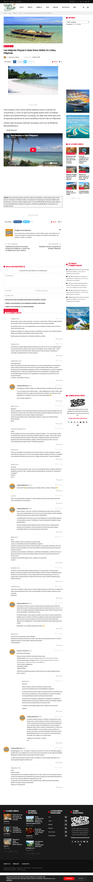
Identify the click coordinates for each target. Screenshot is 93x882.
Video (7, 46)
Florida (81, 188)
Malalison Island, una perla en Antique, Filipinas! (50, 247)
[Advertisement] (33, 100)
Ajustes (81, 878)
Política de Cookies (37, 868)
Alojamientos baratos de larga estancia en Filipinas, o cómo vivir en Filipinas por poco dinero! (17, 248)
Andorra (69, 188)
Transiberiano (51, 835)
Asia (47, 7)
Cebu (11, 46)
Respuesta (60, 339)
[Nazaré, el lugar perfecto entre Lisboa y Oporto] (71, 169)
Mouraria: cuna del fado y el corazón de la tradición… (35, 832)
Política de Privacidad (10, 869)
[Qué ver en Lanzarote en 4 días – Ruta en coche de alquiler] (84, 169)
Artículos (65, 7)
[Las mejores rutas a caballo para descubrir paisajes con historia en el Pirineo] (30, 844)
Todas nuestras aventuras (77, 418)
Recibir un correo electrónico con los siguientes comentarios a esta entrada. (25, 303)
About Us (6, 1)
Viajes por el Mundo (73, 283)
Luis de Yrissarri (22, 651)
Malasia (50, 824)
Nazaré (69, 171)
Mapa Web (20, 868)
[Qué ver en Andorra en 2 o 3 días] (71, 185)
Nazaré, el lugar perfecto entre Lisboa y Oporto (13, 843)
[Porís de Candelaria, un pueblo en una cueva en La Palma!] (84, 151)
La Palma (81, 153)
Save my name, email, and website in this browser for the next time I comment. (25, 299)
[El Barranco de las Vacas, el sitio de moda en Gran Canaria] (71, 151)
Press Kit (12, 1)
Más (74, 7)
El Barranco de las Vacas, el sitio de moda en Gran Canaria (13, 818)
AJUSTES (9, 880)
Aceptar (69, 878)
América (39, 7)
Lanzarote (82, 171)
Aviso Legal (27, 868)
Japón (50, 820)
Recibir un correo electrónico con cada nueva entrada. (20, 306)
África (30, 7)
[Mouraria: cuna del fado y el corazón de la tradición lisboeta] (30, 831)
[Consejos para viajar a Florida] (84, 185)
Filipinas (50, 828)
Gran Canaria (70, 153)
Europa (55, 7)
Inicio (22, 7)
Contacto (19, 1)
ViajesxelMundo (22, 386)
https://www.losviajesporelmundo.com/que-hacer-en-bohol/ (42, 658)
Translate (78, 24)
